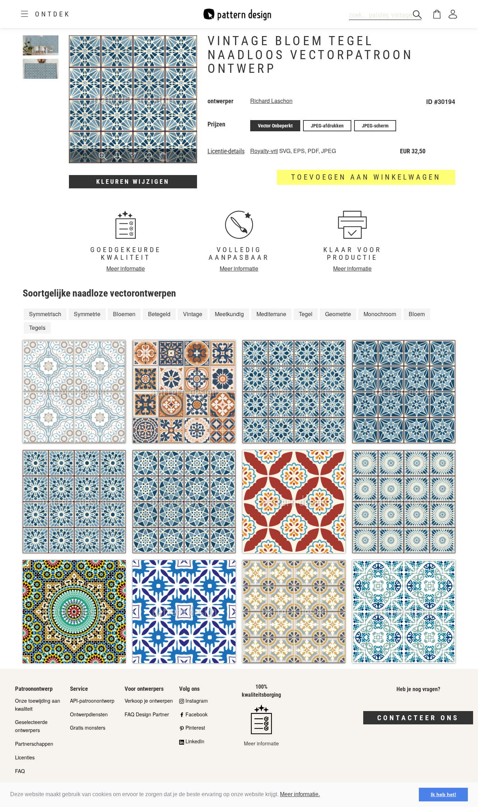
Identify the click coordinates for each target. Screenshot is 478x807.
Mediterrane (271, 314)
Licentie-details (226, 151)
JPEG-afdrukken (327, 125)
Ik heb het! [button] (443, 794)
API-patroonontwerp (92, 700)
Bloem (417, 314)
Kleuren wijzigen (132, 181)
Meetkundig (229, 314)
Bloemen (124, 314)
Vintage (192, 314)
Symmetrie (87, 314)
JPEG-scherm (375, 125)
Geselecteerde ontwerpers (31, 725)
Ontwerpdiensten (89, 714)
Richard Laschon (271, 101)
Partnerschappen (34, 743)
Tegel (305, 314)
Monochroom (380, 314)
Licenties (25, 757)
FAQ (20, 770)
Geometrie (338, 314)
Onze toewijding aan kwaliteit (37, 704)
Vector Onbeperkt (275, 125)
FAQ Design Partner (147, 714)
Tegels (37, 328)
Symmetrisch (45, 314)
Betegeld (159, 314)
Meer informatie (125, 268)
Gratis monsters (87, 727)
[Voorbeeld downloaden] (118, 157)
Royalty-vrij (264, 151)
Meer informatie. (300, 794)
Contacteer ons (418, 718)
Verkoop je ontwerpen (149, 700)
